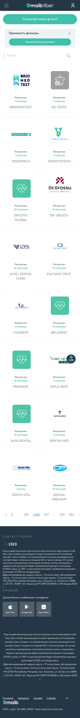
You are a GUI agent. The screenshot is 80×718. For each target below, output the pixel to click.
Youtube (37, 698)
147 (46, 515)
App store (10, 612)
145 (26, 515)
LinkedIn (51, 698)
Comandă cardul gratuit (40, 19)
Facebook (8, 698)
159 (62, 515)
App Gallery (44, 612)
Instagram (23, 698)
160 (71, 515)
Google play (27, 612)
